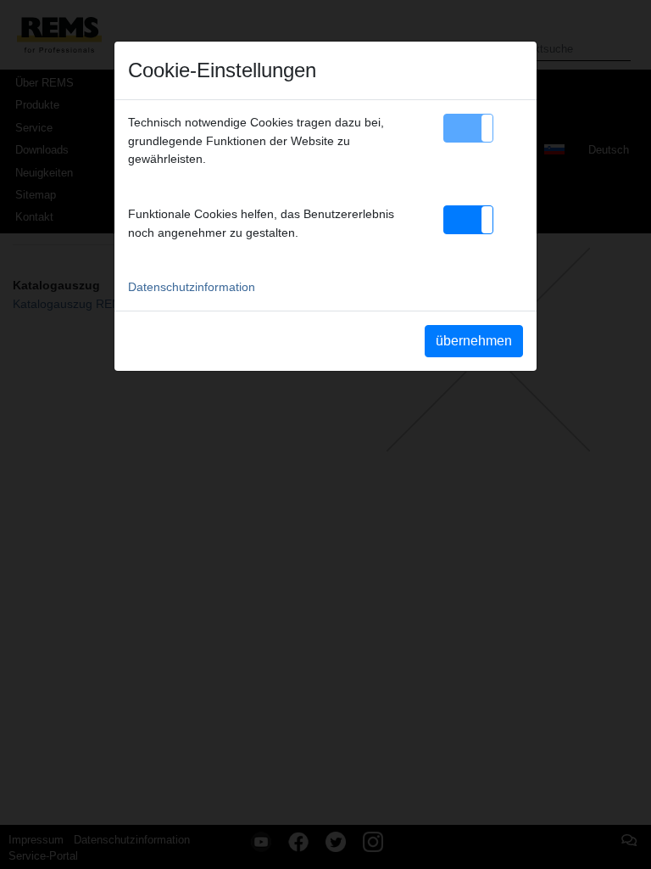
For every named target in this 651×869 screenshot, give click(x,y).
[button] (468, 128)
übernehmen (474, 341)
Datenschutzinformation (191, 287)
